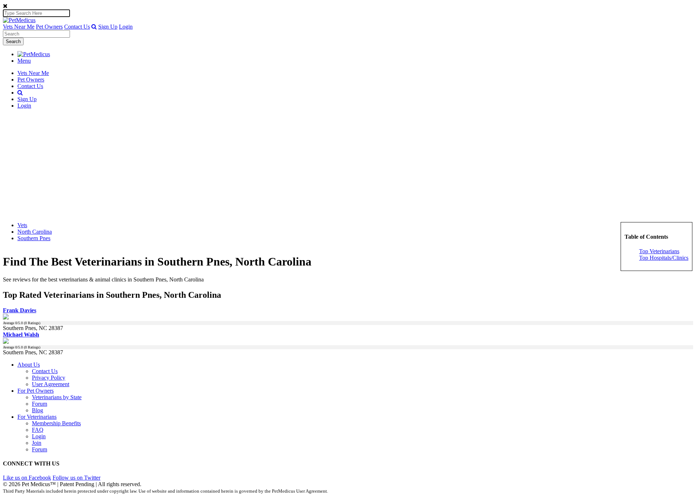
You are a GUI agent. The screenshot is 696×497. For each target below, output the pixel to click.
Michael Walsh (21, 334)
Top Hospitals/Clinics (663, 258)
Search (13, 41)
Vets (22, 225)
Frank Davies (19, 310)
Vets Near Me (18, 27)
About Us (28, 365)
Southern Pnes (33, 238)
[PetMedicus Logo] (33, 54)
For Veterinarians (37, 417)
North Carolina (34, 232)
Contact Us (77, 27)
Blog (37, 410)
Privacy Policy (48, 378)
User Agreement (50, 384)
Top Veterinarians (659, 251)
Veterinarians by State (57, 397)
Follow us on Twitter (76, 478)
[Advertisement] (348, 165)
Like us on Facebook (27, 478)
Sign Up (107, 27)
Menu (24, 61)
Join (36, 443)
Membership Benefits (56, 423)
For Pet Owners (35, 391)
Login (126, 27)
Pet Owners (49, 27)
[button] (94, 27)
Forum (39, 404)
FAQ (38, 430)
